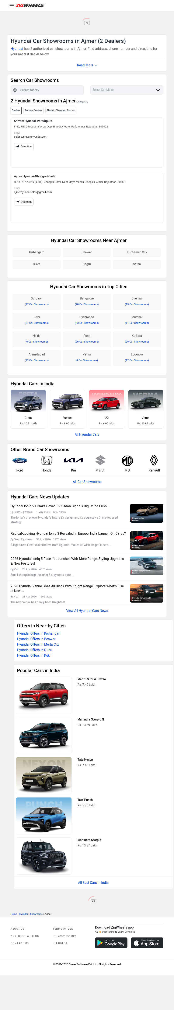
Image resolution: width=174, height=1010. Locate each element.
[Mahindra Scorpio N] (44, 735)
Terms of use (63, 928)
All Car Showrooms (87, 482)
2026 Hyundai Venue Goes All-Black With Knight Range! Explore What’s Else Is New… (67, 588)
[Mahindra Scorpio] (44, 856)
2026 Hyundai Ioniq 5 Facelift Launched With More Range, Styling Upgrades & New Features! (67, 561)
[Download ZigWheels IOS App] (147, 942)
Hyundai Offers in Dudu (34, 650)
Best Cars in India (96, 883)
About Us (18, 928)
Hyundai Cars (89, 434)
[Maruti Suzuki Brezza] (44, 695)
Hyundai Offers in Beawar (36, 639)
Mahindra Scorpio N (90, 719)
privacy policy (64, 935)
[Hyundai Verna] (145, 401)
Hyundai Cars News (93, 611)
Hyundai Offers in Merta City (38, 644)
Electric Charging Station (61, 110)
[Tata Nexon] (44, 775)
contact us (20, 943)
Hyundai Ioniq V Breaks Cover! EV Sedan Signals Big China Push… (60, 506)
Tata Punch (85, 800)
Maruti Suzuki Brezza (91, 679)
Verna (146, 418)
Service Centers (33, 110)
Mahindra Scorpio (89, 840)
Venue (67, 418)
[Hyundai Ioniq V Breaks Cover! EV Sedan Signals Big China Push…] (146, 513)
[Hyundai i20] (106, 401)
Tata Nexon (85, 759)
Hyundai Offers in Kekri (34, 655)
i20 (107, 418)
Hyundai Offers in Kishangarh (39, 633)
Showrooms (36, 914)
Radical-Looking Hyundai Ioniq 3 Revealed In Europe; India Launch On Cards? (68, 534)
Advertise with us (25, 935)
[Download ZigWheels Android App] (111, 942)
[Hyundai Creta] (28, 401)
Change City (82, 101)
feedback (60, 943)
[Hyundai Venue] (67, 401)
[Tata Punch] (44, 816)
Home (14, 914)
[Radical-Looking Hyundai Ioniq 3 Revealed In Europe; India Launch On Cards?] (146, 540)
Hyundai (17, 49)
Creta (28, 418)
